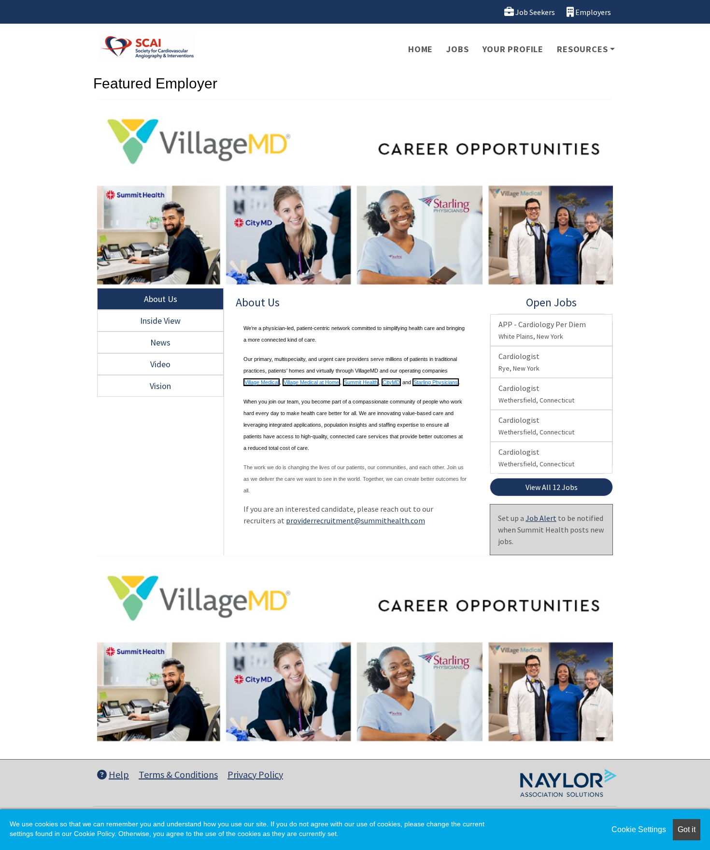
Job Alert (540, 518)
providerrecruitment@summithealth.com (355, 520)
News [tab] (160, 342)
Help (119, 774)
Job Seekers (534, 12)
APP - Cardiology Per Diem (542, 330)
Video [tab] (160, 364)
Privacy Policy (255, 774)
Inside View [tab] (160, 320)
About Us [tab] (160, 298)
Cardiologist (519, 362)
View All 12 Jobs (551, 487)
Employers (592, 12)
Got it (687, 829)
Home (420, 49)
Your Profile (513, 49)
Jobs (457, 49)
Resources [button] (582, 49)
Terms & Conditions (178, 774)
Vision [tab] (160, 385)
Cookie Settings (638, 829)
